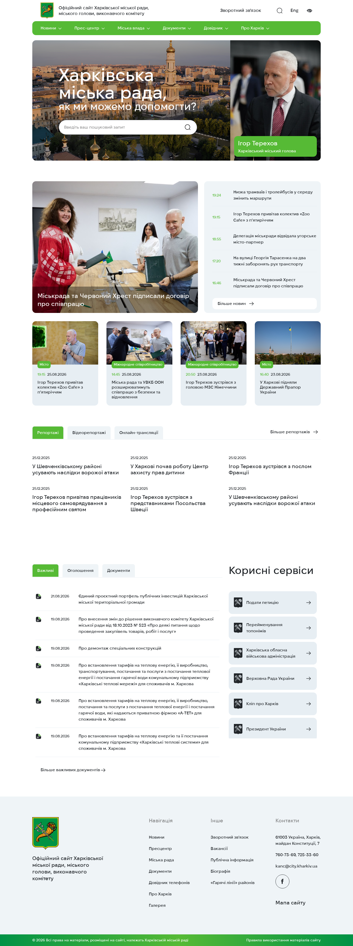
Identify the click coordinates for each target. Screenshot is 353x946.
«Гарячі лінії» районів (233, 882)
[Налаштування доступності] (309, 10)
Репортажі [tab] (48, 432)
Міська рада (161, 860)
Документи (174, 28)
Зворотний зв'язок (240, 10)
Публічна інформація (232, 860)
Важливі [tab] (45, 570)
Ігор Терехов (257, 143)
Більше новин (232, 303)
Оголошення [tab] (80, 570)
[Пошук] (280, 10)
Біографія (220, 871)
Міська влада (131, 28)
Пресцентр (160, 848)
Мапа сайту (290, 902)
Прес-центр (86, 28)
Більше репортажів (290, 432)
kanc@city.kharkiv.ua (296, 866)
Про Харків (252, 28)
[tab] (138, 432)
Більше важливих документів (70, 770)
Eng (294, 10)
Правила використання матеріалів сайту (283, 940)
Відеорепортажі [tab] (89, 432)
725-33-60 (308, 855)
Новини (48, 28)
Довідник (213, 28)
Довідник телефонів (169, 882)
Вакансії (219, 848)
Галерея (157, 905)
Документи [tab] (118, 570)
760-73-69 (285, 855)
